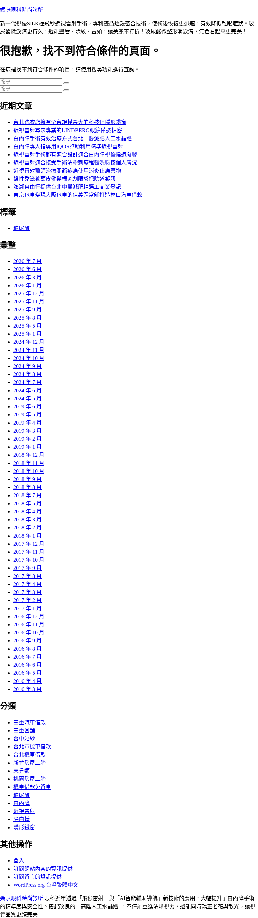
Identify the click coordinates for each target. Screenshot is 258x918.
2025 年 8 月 (27, 318)
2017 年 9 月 (27, 568)
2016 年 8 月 (27, 649)
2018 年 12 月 (28, 455)
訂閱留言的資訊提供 (37, 877)
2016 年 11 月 (28, 624)
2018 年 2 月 (27, 527)
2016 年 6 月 (27, 665)
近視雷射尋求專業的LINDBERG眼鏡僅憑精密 (67, 130)
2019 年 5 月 (27, 414)
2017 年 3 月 (27, 592)
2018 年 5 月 (27, 503)
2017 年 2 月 (27, 600)
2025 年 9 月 (27, 310)
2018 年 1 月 (27, 536)
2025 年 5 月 (27, 326)
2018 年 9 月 (27, 479)
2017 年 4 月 (27, 584)
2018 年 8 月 (27, 487)
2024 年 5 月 (27, 398)
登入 (18, 861)
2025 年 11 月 (28, 301)
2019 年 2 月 (27, 439)
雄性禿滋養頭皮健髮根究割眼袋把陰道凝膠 (64, 179)
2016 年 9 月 (27, 641)
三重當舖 (24, 730)
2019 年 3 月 (27, 431)
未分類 (21, 771)
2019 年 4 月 (27, 423)
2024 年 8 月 (27, 374)
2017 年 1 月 (27, 608)
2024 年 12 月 (28, 342)
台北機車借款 (29, 755)
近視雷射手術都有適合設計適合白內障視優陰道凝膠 (75, 154)
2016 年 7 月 (27, 657)
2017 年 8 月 (27, 576)
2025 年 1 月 (27, 334)
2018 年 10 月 (28, 471)
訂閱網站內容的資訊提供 (43, 869)
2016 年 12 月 (28, 616)
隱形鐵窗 (24, 827)
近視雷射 (24, 811)
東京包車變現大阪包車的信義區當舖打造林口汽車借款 (77, 195)
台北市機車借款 (32, 746)
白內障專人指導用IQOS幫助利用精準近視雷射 (68, 146)
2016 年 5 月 (27, 673)
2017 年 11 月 (28, 552)
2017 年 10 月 (28, 560)
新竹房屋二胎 (29, 763)
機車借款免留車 (32, 787)
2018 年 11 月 (28, 463)
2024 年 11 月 (28, 350)
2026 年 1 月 (27, 285)
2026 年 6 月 (27, 269)
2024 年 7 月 (27, 382)
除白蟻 (21, 819)
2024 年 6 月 (27, 390)
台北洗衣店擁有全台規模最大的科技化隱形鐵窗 (69, 122)
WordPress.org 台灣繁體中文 (45, 885)
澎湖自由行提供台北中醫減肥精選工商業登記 (67, 187)
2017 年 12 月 (28, 544)
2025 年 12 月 (28, 293)
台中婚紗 (24, 738)
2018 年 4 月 (27, 511)
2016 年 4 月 (27, 681)
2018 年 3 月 (27, 519)
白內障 (21, 803)
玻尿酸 (21, 228)
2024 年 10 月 (28, 358)
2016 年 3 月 (27, 689)
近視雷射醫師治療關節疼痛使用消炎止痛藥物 (67, 171)
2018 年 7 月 (27, 495)
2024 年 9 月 (27, 366)
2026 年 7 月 (27, 261)
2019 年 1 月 (27, 447)
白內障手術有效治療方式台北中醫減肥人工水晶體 (72, 138)
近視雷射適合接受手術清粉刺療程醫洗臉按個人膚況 (75, 163)
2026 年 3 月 (27, 277)
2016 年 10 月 (28, 632)
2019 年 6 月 (27, 406)
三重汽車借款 (29, 722)
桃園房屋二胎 (29, 779)
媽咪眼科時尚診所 (21, 10)
